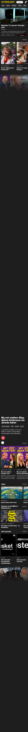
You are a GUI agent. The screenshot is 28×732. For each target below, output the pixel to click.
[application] (14, 16)
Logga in (19, 2)
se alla (24, 39)
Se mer (22, 35)
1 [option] (2, 442)
